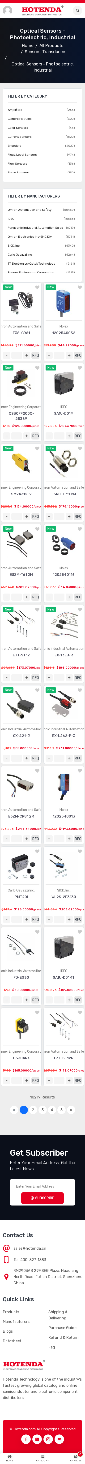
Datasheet (12, 1341)
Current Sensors (20, 136)
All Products (51, 45)
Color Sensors (18, 127)
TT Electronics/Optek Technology (31, 263)
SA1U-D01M (63, 413)
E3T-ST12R (63, 1058)
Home (28, 45)
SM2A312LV (21, 494)
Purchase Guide (62, 1328)
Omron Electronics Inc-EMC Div (30, 236)
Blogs (8, 1331)
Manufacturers (16, 1321)
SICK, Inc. (64, 890)
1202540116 (64, 575)
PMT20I (21, 897)
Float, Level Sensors (22, 154)
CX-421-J (21, 736)
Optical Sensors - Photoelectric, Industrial (43, 67)
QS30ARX (21, 1058)
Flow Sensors (17, 163)
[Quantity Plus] (26, 355)
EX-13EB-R (64, 655)
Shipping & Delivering (58, 1315)
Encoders (14, 145)
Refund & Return (63, 1337)
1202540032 (63, 333)
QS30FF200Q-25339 (21, 416)
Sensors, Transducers (45, 51)
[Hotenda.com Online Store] (42, 10)
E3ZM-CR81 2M (21, 816)
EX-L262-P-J (63, 736)
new (8, 287)
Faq (51, 1347)
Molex (64, 326)
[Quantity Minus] (6, 355)
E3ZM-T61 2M (21, 575)
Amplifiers (15, 110)
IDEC (63, 407)
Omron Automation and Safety (29, 209)
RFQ (35, 355)
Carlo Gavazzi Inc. (21, 890)
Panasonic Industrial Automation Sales (35, 227)
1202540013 (64, 816)
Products (11, 1312)
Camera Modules (20, 119)
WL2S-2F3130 (63, 897)
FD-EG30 (21, 977)
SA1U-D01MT (64, 977)
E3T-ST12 (21, 655)
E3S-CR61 (21, 333)
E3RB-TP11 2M (63, 494)
